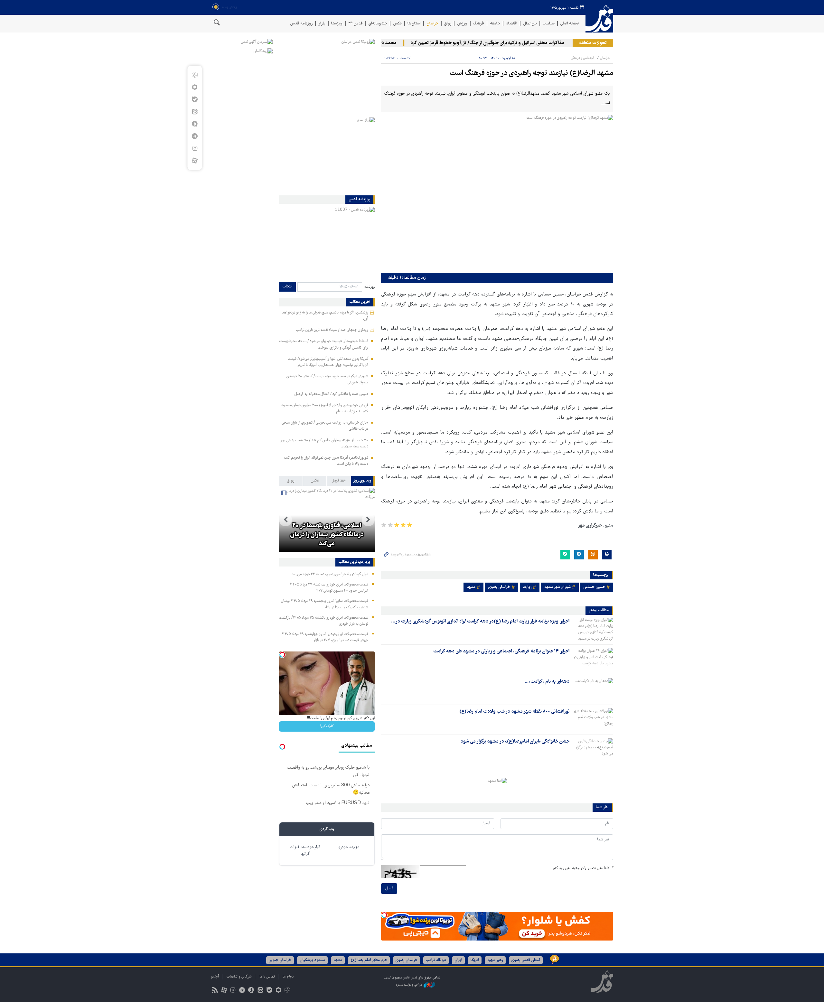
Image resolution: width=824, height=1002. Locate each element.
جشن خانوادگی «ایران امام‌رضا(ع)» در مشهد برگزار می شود (515, 741)
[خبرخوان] (215, 991)
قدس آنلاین (599, 19)
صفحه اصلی (569, 23)
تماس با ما (267, 976)
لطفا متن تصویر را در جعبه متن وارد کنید (582, 868)
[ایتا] (195, 112)
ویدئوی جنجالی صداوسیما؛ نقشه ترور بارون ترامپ (332, 330)
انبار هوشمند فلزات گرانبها (305, 850)
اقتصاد (511, 23)
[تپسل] (384, 915)
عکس (397, 23)
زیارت (527, 587)
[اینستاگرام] (195, 148)
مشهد (471, 587)
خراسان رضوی (499, 587)
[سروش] (195, 124)
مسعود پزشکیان (312, 960)
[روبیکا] (195, 75)
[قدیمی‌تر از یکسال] (592, 629)
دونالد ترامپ (436, 960)
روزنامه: (369, 287)
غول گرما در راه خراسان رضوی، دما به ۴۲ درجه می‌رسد (330, 574)
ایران (458, 960)
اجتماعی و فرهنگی (582, 58)
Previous (368, 519)
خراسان (432, 23)
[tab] (363, 481)
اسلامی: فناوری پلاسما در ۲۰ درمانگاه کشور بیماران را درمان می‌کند (327, 534)
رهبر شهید (495, 960)
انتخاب (287, 286)
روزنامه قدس (301, 23)
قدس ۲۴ (355, 23)
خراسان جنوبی (280, 960)
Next (285, 519)
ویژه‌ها (336, 23)
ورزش (462, 23)
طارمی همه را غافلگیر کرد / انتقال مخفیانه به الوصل (331, 394)
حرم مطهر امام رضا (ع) (369, 960)
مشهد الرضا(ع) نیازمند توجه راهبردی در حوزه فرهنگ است (531, 73)
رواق (447, 23)
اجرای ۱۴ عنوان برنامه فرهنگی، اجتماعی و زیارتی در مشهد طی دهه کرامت (501, 651)
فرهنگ (478, 23)
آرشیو (215, 976)
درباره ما (288, 976)
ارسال (389, 888)
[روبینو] (195, 87)
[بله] (195, 99)
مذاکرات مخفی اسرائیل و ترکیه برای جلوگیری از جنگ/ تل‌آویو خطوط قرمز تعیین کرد (504, 43)
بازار (321, 23)
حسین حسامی (594, 587)
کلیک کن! (326, 726)
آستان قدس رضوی (525, 960)
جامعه (495, 23)
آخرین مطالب (360, 302)
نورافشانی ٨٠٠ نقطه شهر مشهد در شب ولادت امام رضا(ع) (514, 711)
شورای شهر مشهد (557, 587)
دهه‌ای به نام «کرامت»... (547, 681)
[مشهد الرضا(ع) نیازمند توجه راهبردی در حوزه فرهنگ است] (497, 192)
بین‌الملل (530, 23)
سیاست (549, 23)
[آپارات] (195, 161)
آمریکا (475, 960)
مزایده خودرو (348, 847)
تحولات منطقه (593, 43)
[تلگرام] (195, 136)
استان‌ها (414, 23)
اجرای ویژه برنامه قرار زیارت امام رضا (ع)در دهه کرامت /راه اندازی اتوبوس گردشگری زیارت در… (480, 621)
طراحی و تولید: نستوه (410, 985)
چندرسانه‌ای (378, 23)
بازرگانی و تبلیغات (239, 976)
